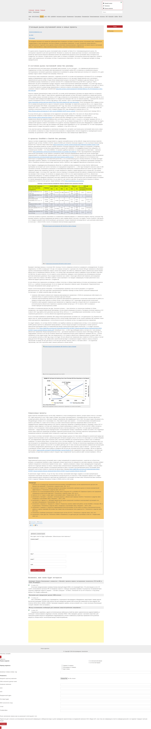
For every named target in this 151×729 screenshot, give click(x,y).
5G (29, 19)
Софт (45, 16)
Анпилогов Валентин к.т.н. (35, 32)
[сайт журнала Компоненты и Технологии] (74, 648)
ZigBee (116, 16)
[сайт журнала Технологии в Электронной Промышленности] (65, 648)
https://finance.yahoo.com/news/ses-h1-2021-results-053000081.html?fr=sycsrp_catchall (52, 111)
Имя (32, 554)
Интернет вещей (61, 16)
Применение (70, 16)
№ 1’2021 (31, 35)
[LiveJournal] (37, 525)
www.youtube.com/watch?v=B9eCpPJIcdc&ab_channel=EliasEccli (54, 450)
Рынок (41, 16)
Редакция (42, 10)
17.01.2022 (33, 522)
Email (32, 559)
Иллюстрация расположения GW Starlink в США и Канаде (58, 263)
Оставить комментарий (36, 523)
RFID (49, 16)
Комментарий (35, 539)
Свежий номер (108, 3)
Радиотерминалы (94, 16)
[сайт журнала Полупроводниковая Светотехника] (95, 648)
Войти (30, 12)
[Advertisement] (66, 632)
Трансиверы (77, 16)
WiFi (107, 16)
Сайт (32, 564)
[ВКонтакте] (30, 525)
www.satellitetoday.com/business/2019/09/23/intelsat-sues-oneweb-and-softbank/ (54, 151)
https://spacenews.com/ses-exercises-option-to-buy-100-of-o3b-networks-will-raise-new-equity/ (54, 102)
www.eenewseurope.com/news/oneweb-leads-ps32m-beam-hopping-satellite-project (51, 157)
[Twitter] (32, 525)
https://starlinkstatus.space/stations (74, 181)
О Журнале (31, 10)
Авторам (37, 10)
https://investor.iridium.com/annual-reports (40, 117)
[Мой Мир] (35, 525)
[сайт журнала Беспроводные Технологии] (83, 648)
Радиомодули (85, 16)
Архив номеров (109, 8)
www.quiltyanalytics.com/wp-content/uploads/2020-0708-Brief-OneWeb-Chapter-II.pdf (76, 144)
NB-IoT (120, 16)
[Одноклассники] (34, 525)
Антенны (102, 16)
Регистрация (36, 12)
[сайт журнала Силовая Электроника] (54, 648)
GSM (30, 16)
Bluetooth (111, 16)
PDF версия (32, 38)
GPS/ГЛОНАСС (35, 16)
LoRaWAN (53, 16)
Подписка (107, 5)
